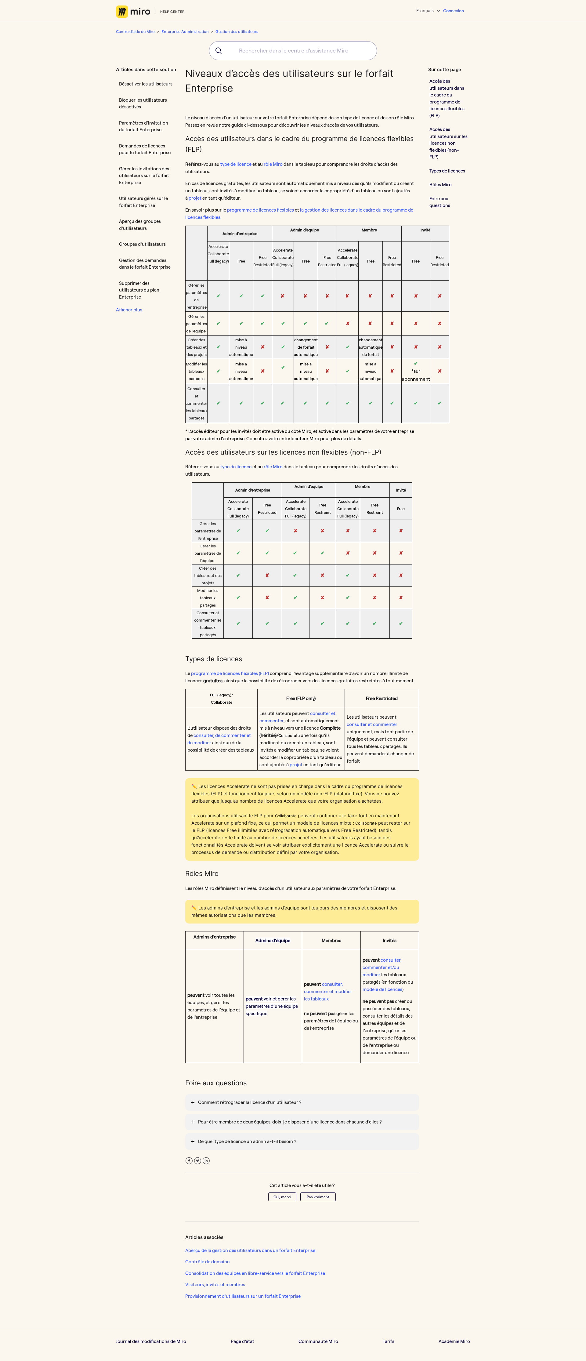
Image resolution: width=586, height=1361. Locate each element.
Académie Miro (454, 1341)
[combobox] (293, 50)
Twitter (197, 1161)
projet (195, 198)
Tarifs (388, 1341)
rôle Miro (273, 164)
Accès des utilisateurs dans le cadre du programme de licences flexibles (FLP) (447, 98)
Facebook (189, 1161)
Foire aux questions (439, 202)
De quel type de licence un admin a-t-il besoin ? (247, 1141)
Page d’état (242, 1341)
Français (425, 10)
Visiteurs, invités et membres (215, 1284)
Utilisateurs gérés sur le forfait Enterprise (143, 201)
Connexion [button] (453, 10)
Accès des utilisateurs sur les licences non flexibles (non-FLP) (448, 143)
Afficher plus (129, 310)
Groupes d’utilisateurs (142, 244)
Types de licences (447, 171)
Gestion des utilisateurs (236, 31)
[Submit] (216, 50)
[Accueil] (150, 11)
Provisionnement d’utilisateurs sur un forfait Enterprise (243, 1296)
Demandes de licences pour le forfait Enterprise (145, 149)
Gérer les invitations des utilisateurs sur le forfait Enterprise (144, 175)
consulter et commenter (372, 724)
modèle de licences (382, 989)
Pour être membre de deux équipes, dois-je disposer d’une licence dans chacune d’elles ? (290, 1122)
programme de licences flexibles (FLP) (230, 673)
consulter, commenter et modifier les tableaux (328, 991)
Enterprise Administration (185, 31)
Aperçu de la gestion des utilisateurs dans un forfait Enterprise (250, 1250)
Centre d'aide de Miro (135, 31)
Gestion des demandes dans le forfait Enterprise (145, 263)
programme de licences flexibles (260, 210)
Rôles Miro (440, 184)
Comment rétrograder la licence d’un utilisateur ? (249, 1102)
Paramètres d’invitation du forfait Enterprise (143, 126)
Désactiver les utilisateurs (145, 84)
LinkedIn (206, 1161)
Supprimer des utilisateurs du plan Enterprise (139, 290)
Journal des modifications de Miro (151, 1341)
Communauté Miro (318, 1341)
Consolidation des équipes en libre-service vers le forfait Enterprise (255, 1273)
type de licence (235, 164)
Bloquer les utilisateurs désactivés (143, 103)
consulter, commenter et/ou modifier (382, 967)
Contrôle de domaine (207, 1262)
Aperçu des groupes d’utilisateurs (140, 224)
